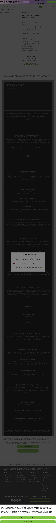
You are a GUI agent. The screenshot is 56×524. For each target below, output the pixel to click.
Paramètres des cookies (28, 517)
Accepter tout (28, 521)
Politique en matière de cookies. (24, 513)
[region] (28, 514)
